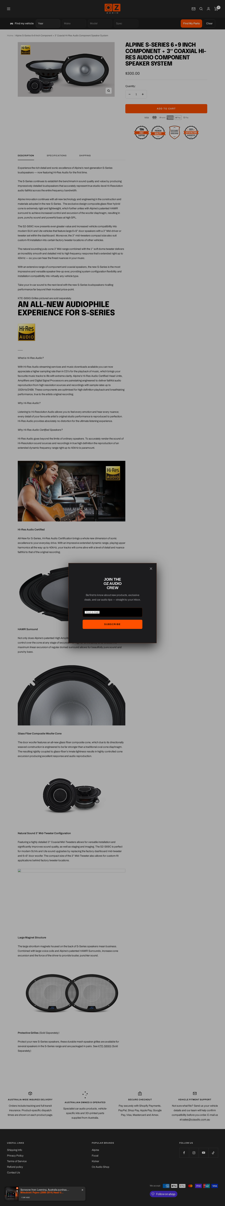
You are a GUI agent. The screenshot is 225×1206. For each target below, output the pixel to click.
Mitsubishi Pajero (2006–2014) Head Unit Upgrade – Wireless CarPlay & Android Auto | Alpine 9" (42, 1192)
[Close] (151, 568)
